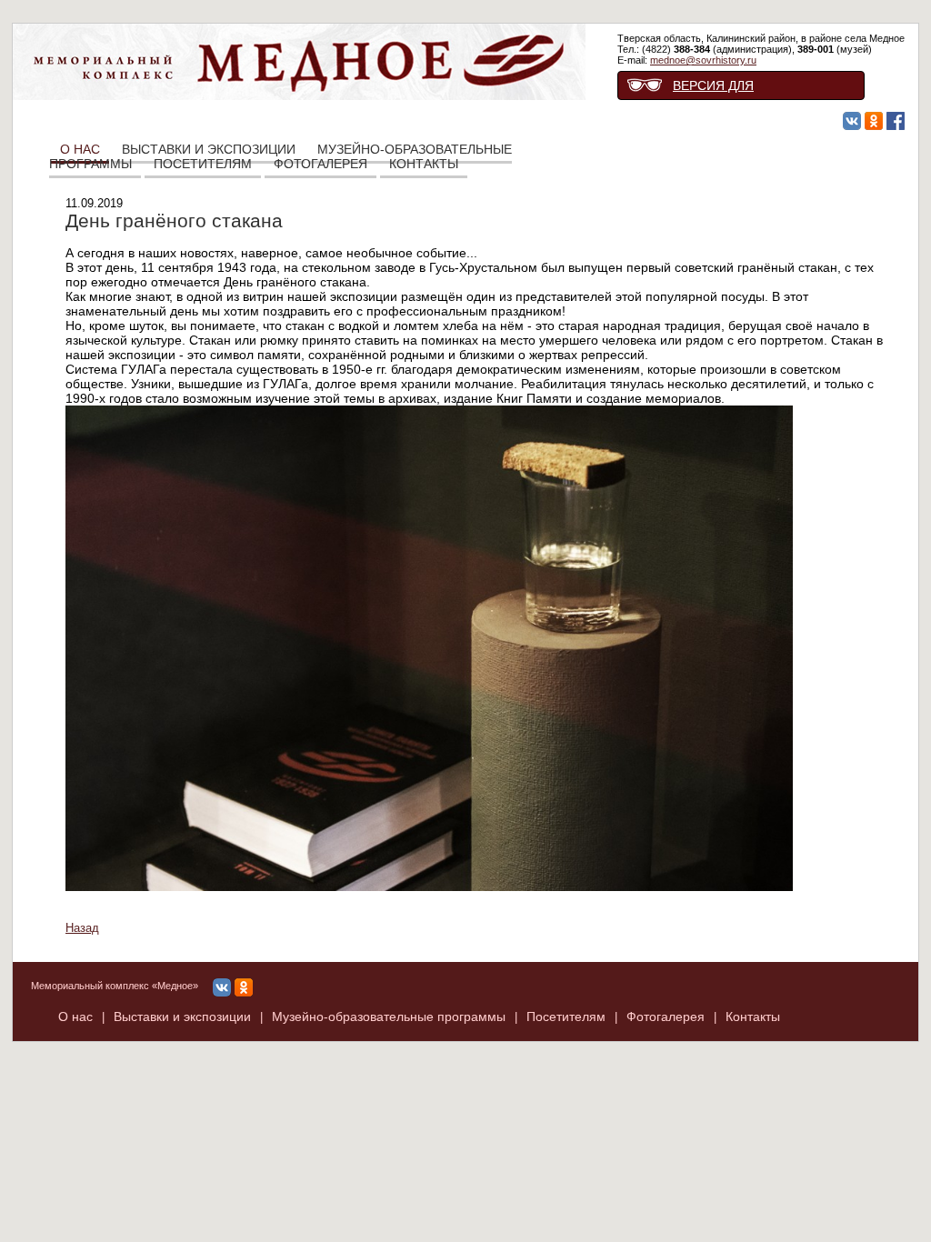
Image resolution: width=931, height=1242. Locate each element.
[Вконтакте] (852, 122)
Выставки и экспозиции (182, 1016)
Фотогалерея (320, 163)
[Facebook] (895, 122)
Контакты (423, 163)
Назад (82, 928)
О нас (75, 1016)
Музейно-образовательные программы (389, 1016)
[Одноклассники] (874, 122)
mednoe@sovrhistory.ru (703, 60)
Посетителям (203, 163)
